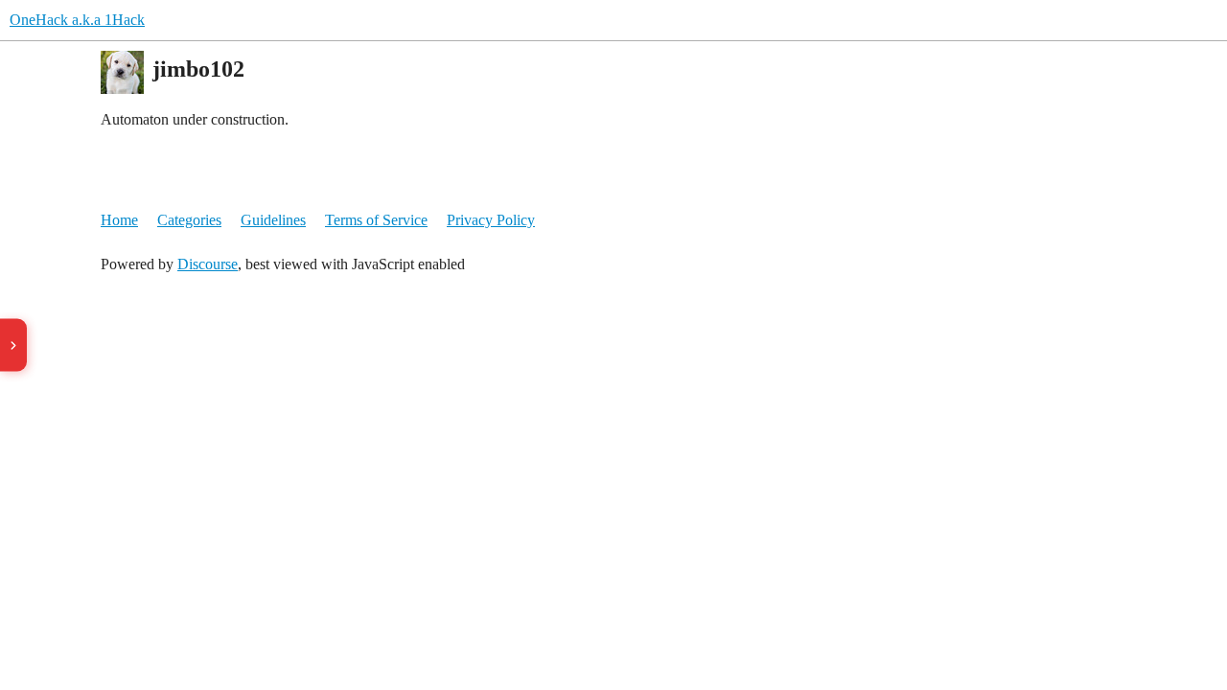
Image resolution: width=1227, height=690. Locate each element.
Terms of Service (376, 220)
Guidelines (273, 220)
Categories (189, 220)
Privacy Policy (491, 220)
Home (119, 220)
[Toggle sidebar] (13, 345)
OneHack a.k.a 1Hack (77, 20)
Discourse (207, 264)
